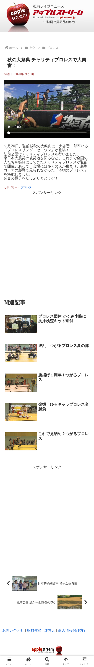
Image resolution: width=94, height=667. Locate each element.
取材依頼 (34, 630)
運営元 (49, 630)
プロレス (26, 187)
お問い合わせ (13, 630)
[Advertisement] (47, 243)
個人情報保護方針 (72, 630)
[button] (84, 542)
